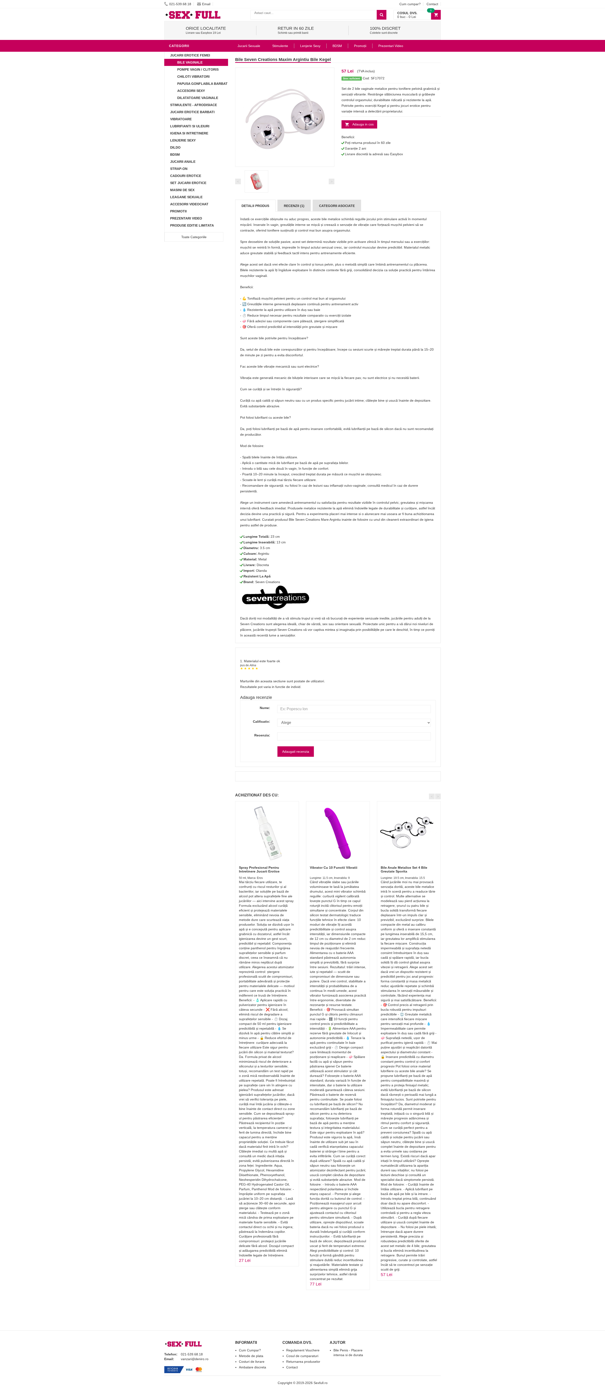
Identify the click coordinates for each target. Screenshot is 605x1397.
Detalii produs (255, 206)
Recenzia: (262, 735)
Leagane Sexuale (186, 197)
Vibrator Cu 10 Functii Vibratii (333, 867)
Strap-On (178, 169)
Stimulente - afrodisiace (193, 105)
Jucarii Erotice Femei (190, 55)
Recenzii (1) (294, 206)
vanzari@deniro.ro (194, 1359)
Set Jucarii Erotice (188, 183)
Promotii (178, 211)
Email (206, 4)
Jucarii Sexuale (249, 46)
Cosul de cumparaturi (302, 1356)
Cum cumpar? (410, 4)
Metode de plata (251, 1356)
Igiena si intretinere (189, 133)
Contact (432, 4)
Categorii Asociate (337, 206)
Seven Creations (267, 582)
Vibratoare (181, 119)
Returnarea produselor (303, 1361)
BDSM (175, 154)
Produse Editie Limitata (192, 225)
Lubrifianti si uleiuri (189, 126)
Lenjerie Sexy (183, 140)
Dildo (175, 147)
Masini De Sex (182, 190)
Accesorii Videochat (189, 204)
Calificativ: (261, 721)
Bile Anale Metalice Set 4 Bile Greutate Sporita (404, 869)
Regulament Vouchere (303, 1350)
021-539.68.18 (180, 4)
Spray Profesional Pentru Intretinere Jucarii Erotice (259, 869)
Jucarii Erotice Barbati (192, 112)
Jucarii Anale (182, 161)
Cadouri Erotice (185, 176)
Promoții (360, 46)
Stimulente (280, 46)
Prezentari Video (186, 218)
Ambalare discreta (252, 1367)
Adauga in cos (363, 124)
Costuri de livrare (251, 1361)
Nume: (265, 708)
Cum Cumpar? (250, 1350)
